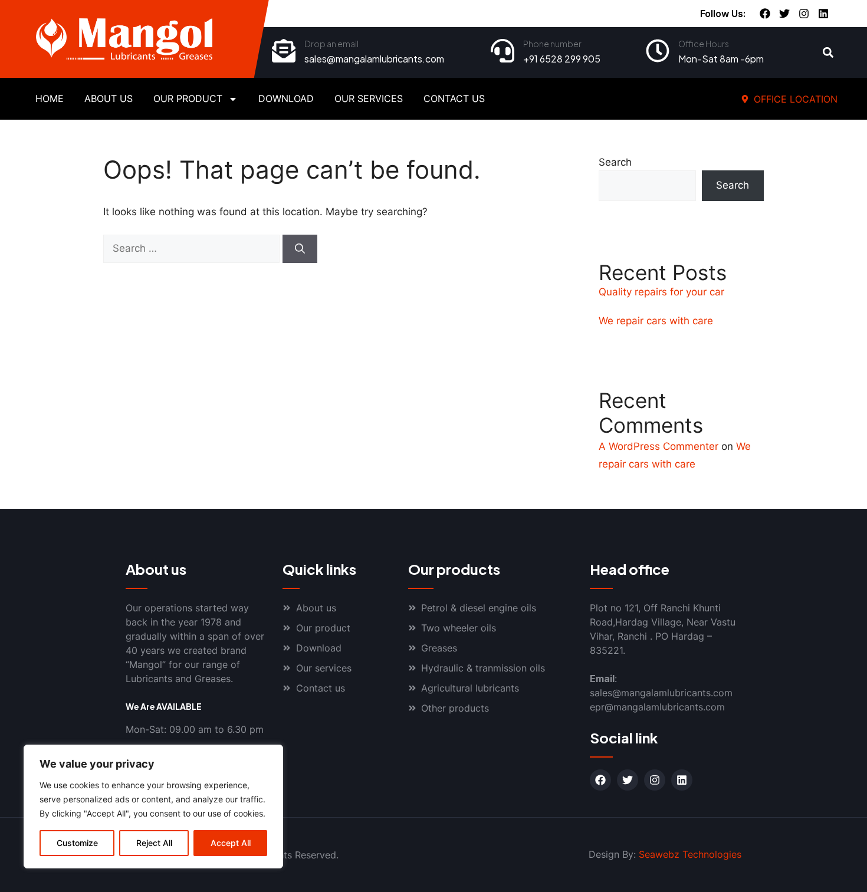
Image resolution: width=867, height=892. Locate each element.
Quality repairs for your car (661, 292)
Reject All (154, 843)
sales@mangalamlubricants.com (374, 58)
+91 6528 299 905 (561, 58)
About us (108, 98)
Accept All (231, 843)
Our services (368, 98)
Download (286, 98)
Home (49, 98)
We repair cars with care (656, 321)
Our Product (187, 98)
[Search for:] (193, 248)
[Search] (300, 249)
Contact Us (454, 98)
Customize (77, 843)
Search (615, 162)
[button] (828, 52)
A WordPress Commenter (658, 446)
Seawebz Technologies (690, 854)
